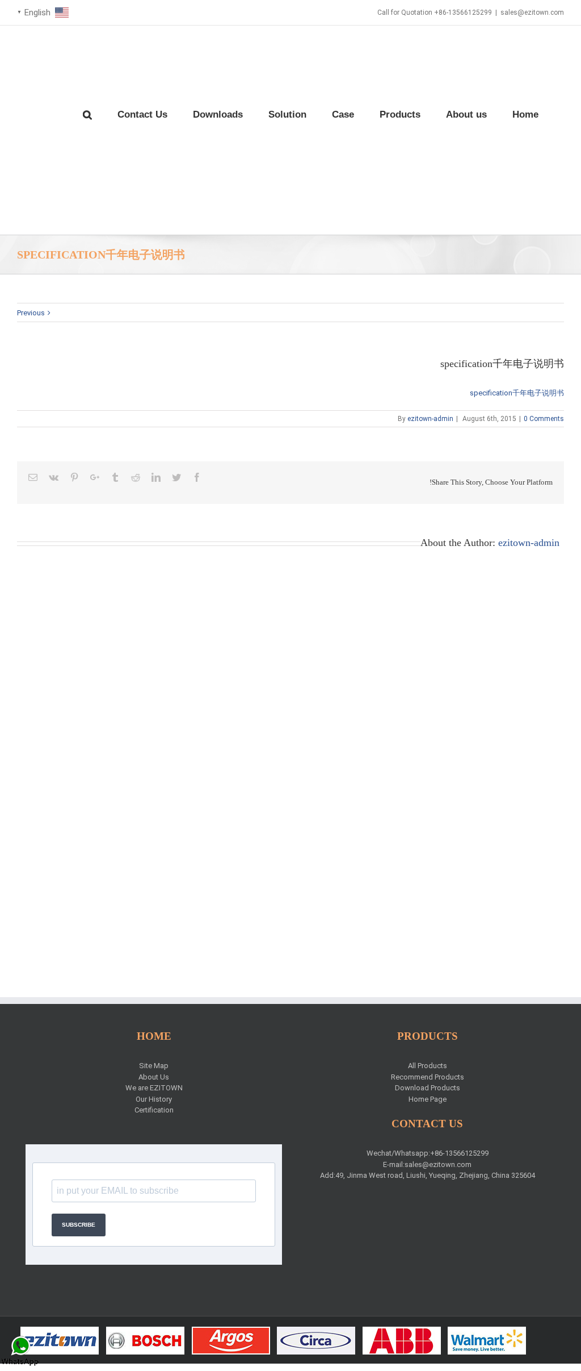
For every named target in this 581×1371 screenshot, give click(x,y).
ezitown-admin (430, 419)
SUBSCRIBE (78, 1225)
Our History (154, 1099)
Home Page (428, 1099)
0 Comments (544, 419)
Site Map (154, 1065)
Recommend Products (427, 1077)
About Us (153, 1077)
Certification (154, 1110)
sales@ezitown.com (532, 12)
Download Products (427, 1088)
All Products (427, 1065)
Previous (31, 313)
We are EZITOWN (154, 1088)
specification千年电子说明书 (517, 393)
